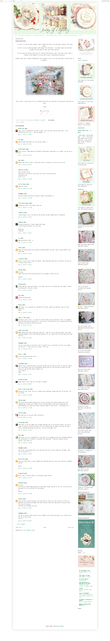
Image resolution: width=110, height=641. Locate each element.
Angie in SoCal (22, 317)
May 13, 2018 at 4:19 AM (24, 299)
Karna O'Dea (21, 459)
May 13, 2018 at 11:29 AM (25, 358)
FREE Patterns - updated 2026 (25, 35)
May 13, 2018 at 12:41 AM (25, 207)
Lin (19, 238)
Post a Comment (21, 524)
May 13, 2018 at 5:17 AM (24, 325)
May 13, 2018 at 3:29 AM (24, 279)
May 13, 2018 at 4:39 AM (24, 312)
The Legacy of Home (84, 575)
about (80, 35)
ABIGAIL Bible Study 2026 (51, 35)
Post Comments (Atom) (29, 530)
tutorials (60, 35)
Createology (21, 422)
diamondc (20, 222)
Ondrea (20, 247)
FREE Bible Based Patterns (38, 35)
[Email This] (48, 120)
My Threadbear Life (84, 570)
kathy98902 (21, 363)
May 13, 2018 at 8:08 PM (24, 384)
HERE (19, 153)
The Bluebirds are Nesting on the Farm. (85, 583)
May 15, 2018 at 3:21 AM (24, 477)
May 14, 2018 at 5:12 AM (24, 417)
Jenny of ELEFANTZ (84, 593)
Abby (19, 160)
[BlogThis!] (50, 120)
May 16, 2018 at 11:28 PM (25, 493)
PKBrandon (21, 482)
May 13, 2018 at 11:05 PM (25, 395)
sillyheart (21, 258)
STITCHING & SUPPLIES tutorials (70, 35)
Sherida (20, 400)
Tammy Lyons (21, 330)
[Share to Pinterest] (53, 120)
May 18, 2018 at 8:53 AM (24, 520)
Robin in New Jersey (23, 389)
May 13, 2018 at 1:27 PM (24, 374)
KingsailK (21, 473)
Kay (19, 139)
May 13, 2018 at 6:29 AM (24, 349)
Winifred (20, 412)
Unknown (20, 269)
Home (16, 35)
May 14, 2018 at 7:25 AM (24, 430)
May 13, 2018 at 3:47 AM (24, 290)
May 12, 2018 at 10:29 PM (25, 179)
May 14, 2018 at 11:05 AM (25, 442)
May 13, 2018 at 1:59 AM (24, 264)
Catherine (21, 212)
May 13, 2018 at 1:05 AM (24, 233)
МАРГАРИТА (22, 149)
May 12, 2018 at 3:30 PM (24, 134)
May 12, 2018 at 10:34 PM (25, 188)
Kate (19, 295)
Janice (81, 588)
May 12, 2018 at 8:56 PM (24, 164)
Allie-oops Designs (23, 203)
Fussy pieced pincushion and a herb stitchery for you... (86, 596)
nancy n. (20, 354)
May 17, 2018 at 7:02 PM (24, 508)
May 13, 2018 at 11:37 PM (25, 407)
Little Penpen (22, 184)
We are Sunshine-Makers (85, 601)
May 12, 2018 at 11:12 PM (25, 198)
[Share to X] (51, 120)
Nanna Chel (21, 128)
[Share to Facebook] (52, 120)
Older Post (71, 527)
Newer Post (19, 527)
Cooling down (82, 580)
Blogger (62, 626)
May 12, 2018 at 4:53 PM (24, 155)
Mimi (19, 435)
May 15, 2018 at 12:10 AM (25, 468)
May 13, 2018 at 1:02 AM (24, 217)
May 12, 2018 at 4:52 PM (24, 144)
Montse (20, 304)
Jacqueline (21, 379)
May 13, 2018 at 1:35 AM (24, 242)
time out (22, 122)
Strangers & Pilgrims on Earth (85, 600)
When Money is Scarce (85, 576)
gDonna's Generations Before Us (85, 605)
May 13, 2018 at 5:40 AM (24, 337)
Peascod (20, 284)
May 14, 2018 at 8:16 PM (24, 453)
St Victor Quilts (83, 579)
